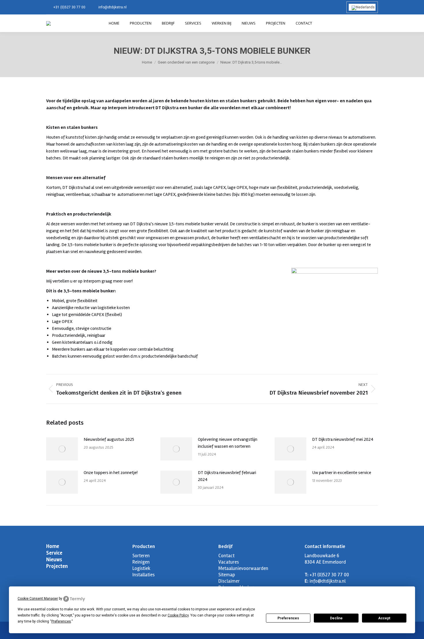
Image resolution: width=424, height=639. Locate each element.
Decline (336, 618)
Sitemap (226, 575)
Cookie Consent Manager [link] (38, 599)
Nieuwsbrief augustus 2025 (109, 439)
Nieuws (54, 559)
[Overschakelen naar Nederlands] (362, 7)
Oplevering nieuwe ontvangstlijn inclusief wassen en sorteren (227, 442)
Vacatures (228, 562)
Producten (143, 546)
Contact (226, 556)
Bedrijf (225, 546)
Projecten (57, 566)
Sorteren (141, 556)
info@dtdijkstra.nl (112, 7)
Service (54, 553)
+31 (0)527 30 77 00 (69, 7)
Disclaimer (229, 581)
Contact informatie (325, 546)
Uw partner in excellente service (341, 472)
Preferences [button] (61, 621)
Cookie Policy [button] (178, 615)
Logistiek (141, 568)
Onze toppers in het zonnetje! (111, 472)
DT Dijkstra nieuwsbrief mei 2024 (343, 439)
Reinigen (141, 562)
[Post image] (62, 448)
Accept (384, 618)
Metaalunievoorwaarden (243, 568)
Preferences (288, 618)
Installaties (143, 575)
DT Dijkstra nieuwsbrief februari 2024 (227, 476)
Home (52, 546)
